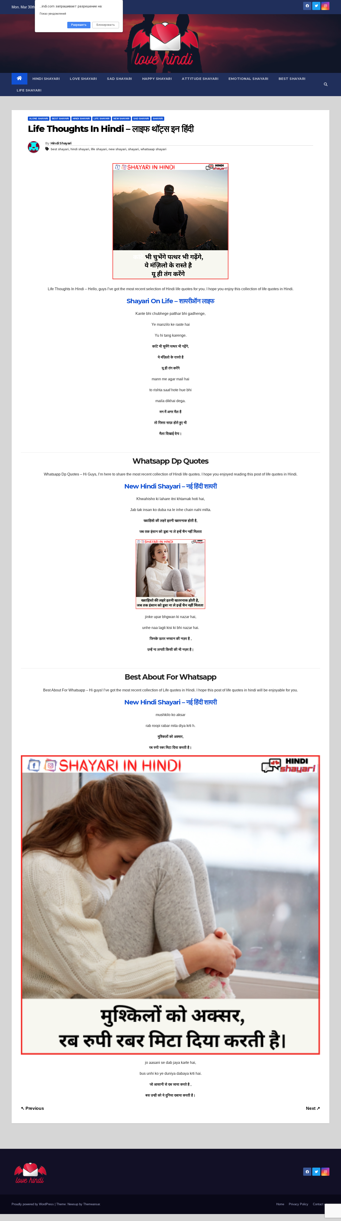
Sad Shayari (119, 79)
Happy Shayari (157, 79)
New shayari (121, 118)
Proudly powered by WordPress (33, 1204)
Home (280, 1204)
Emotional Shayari (248, 79)
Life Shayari (29, 90)
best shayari (60, 149)
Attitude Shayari (200, 79)
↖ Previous (32, 1108)
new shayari (117, 149)
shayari (133, 149)
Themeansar (91, 1204)
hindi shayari (80, 149)
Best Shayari (292, 79)
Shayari (158, 118)
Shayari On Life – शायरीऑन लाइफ (170, 301)
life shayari (99, 149)
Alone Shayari (38, 118)
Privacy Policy (298, 1204)
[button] (326, 84)
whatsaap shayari (153, 149)
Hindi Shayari (46, 79)
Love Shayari (83, 79)
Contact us (320, 1204)
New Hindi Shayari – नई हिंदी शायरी (170, 486)
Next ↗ (313, 1108)
